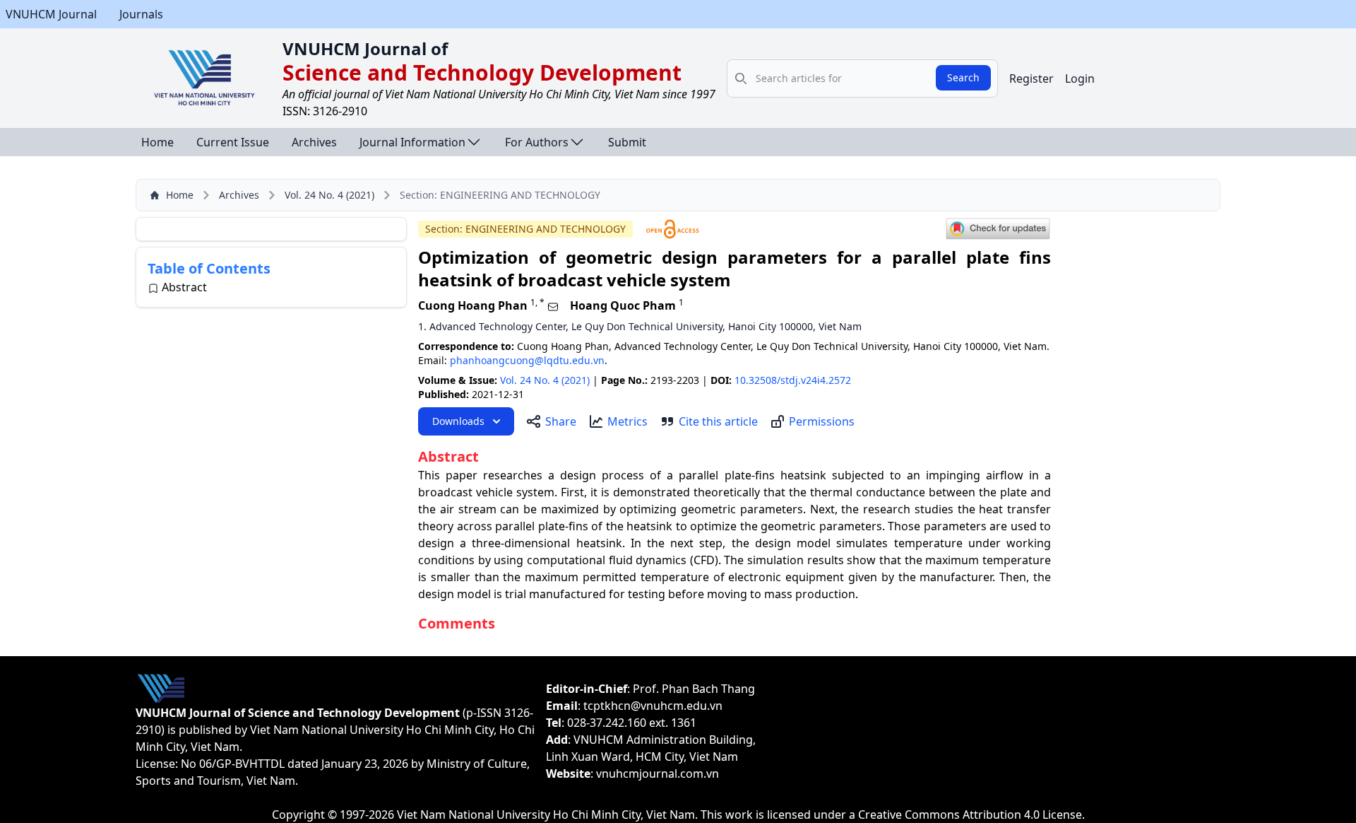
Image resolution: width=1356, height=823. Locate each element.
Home (157, 142)
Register (1031, 78)
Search (963, 77)
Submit (627, 142)
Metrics (627, 421)
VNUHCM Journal (51, 14)
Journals (141, 14)
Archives (314, 142)
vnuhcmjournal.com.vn (657, 773)
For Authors (537, 142)
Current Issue (232, 142)
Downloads (458, 421)
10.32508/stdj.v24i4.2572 (792, 380)
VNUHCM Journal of (365, 48)
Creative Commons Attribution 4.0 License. (971, 814)
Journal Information (412, 142)
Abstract (184, 287)
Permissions (822, 421)
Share (560, 421)
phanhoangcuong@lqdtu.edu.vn (527, 360)
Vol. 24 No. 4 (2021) (329, 195)
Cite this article (718, 421)
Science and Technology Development (482, 72)
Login (1080, 78)
